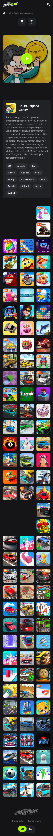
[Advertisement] (27, 91)
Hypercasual (27, 179)
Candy (11, 172)
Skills (38, 186)
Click (38, 172)
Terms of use (34, 821)
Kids (43, 179)
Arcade (21, 166)
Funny (11, 179)
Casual (25, 172)
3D (9, 13)
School (25, 186)
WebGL (11, 193)
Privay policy (18, 821)
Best (34, 166)
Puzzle (11, 186)
